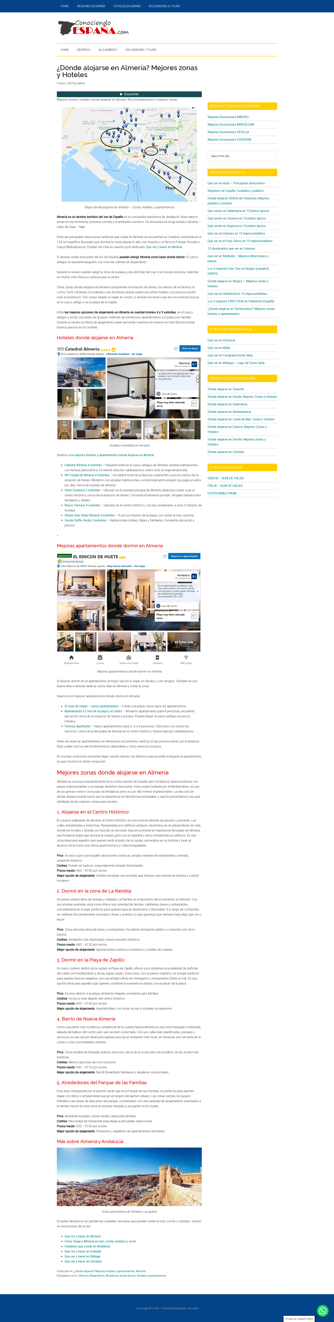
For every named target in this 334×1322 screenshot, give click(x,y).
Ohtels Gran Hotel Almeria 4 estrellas (90, 515)
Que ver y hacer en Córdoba (83, 1261)
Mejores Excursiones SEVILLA (228, 132)
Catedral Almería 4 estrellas (83, 465)
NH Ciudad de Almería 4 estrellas (87, 475)
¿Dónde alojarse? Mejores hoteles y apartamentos (104, 1271)
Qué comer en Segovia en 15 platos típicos (237, 226)
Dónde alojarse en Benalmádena (229, 412)
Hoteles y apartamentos (151, 1275)
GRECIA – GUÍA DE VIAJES (226, 478)
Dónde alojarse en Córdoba (226, 452)
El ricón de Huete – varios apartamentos (92, 706)
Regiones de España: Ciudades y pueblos (236, 191)
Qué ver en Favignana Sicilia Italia (230, 355)
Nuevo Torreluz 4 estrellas (83, 505)
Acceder (193, 1308)
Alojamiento (97, 1275)
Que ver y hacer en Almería (164, 247)
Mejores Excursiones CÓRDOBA (229, 139)
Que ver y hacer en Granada (83, 1251)
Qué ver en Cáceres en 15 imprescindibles (236, 233)
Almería (141, 1271)
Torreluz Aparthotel (77, 726)
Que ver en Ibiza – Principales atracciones (236, 183)
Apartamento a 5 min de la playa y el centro (93, 711)
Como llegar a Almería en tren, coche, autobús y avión (100, 1241)
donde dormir (127, 1275)
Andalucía (112, 1275)
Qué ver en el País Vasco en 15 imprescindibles (240, 241)
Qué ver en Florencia (221, 340)
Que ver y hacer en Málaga (82, 1256)
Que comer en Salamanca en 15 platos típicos (238, 211)
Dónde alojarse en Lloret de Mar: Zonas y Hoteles (241, 419)
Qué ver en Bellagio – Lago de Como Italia (236, 363)
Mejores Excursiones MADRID (228, 117)
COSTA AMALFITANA (222, 493)
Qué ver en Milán (219, 348)
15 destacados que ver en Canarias (231, 248)
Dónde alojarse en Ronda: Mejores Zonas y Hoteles (242, 397)
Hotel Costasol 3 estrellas (82, 490)
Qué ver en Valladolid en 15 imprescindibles (237, 294)
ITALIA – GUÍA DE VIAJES (225, 486)
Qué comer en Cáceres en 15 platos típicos (237, 218)
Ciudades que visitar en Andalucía (87, 1246)
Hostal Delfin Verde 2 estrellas (85, 520)
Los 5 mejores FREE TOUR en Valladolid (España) (241, 301)
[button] (323, 1311)
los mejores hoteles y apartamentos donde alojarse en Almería (111, 455)
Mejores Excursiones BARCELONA (231, 124)
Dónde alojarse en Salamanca (227, 404)
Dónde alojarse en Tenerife (226, 389)
